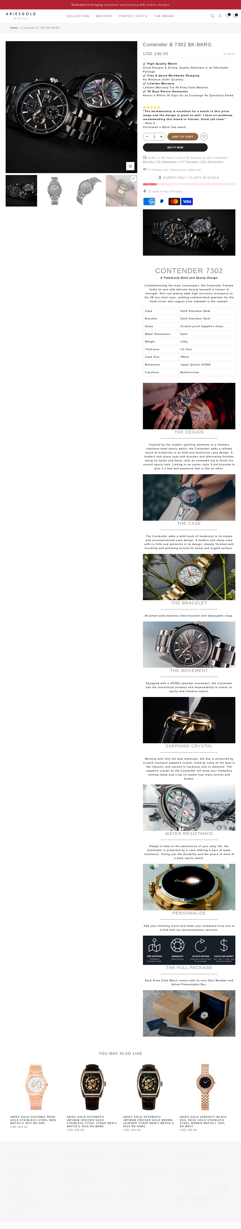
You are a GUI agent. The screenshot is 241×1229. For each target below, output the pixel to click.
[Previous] (12, 107)
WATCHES (104, 16)
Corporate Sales (134, 1186)
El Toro (17, 1174)
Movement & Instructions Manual (146, 1174)
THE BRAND (164, 16)
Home (14, 27)
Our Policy (74, 1199)
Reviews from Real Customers (89, 1193)
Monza (17, 1186)
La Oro (17, 1180)
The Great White (24, 1205)
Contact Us (75, 1174)
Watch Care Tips (134, 1180)
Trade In (73, 1186)
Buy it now (175, 147)
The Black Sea (22, 1199)
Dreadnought (21, 1168)
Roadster (18, 1193)
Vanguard (19, 1211)
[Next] (130, 107)
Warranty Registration (83, 1180)
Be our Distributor (135, 1193)
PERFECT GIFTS (133, 16)
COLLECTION (78, 16)
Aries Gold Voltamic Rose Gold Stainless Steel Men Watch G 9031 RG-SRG (33, 1120)
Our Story (129, 1168)
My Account (75, 1168)
